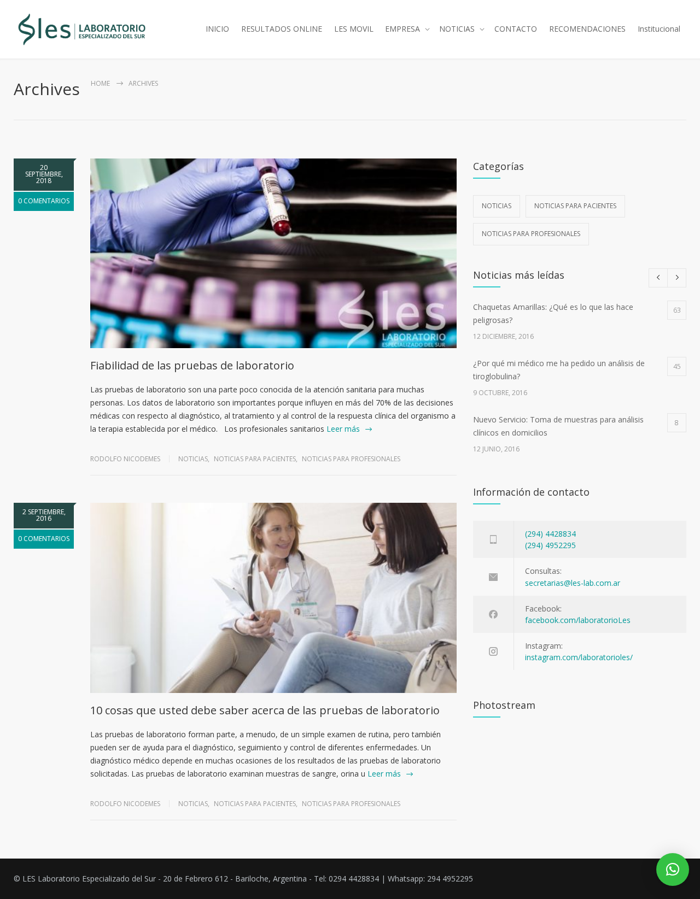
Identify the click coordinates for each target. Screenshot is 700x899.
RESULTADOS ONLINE (281, 28)
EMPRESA (402, 28)
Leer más (343, 429)
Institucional (659, 28)
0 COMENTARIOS (43, 200)
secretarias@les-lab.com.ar (572, 583)
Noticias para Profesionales (351, 458)
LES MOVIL (354, 28)
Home (100, 83)
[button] (672, 869)
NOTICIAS (457, 28)
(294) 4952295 (550, 545)
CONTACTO (515, 28)
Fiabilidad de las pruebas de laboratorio (192, 365)
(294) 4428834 (550, 533)
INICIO (217, 28)
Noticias (193, 458)
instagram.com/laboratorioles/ (579, 657)
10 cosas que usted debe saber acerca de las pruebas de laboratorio (265, 710)
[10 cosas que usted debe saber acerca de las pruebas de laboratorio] (273, 597)
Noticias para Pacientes (255, 458)
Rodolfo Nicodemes (125, 458)
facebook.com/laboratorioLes (578, 620)
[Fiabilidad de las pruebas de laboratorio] (273, 253)
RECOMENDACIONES (587, 28)
